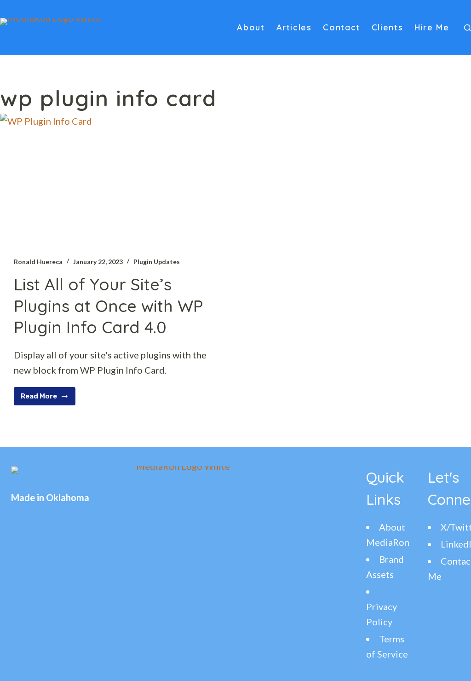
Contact (341, 27)
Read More (45, 398)
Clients (387, 27)
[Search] (467, 27)
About (250, 27)
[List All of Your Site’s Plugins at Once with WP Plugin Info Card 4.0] (114, 178)
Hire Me (431, 27)
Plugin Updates (156, 261)
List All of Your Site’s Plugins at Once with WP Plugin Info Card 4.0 (108, 306)
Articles (294, 27)
